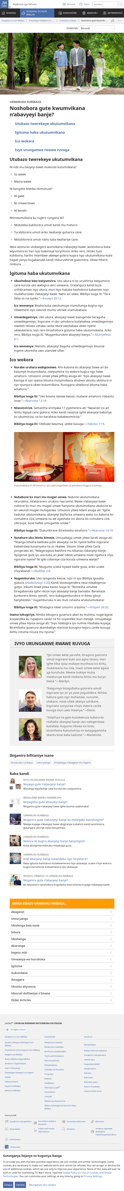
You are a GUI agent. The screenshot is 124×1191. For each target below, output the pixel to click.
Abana (8, 1077)
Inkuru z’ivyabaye (92, 1086)
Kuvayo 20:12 (52, 298)
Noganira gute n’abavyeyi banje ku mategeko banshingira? (63, 820)
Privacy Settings (93, 1176)
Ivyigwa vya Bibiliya (13, 1054)
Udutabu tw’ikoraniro (54, 1069)
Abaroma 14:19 (102, 530)
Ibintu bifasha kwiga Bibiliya (17, 1059)
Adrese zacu (89, 1059)
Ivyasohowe (49, 1036)
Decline (20, 1184)
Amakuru (88, 1036)
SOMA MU (72, 28)
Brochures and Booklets (55, 1051)
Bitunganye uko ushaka (42, 1184)
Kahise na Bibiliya (12, 1090)
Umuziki (48, 1096)
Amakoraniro (90, 1068)
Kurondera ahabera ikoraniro (44, 1123)
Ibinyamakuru (50, 1065)
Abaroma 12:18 (35, 401)
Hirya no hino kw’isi (93, 1091)
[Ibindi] (119, 21)
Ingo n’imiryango (12, 1068)
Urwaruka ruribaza (67, 20)
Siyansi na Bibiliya (13, 1086)
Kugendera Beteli (92, 1064)
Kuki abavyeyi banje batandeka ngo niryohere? (55, 859)
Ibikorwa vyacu (91, 1082)
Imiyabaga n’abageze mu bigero (42, 20)
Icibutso (87, 1073)
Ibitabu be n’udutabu (54, 1047)
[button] (37, 13)
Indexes (48, 1078)
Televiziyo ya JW (52, 1087)
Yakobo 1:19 (96, 424)
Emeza (8, 1184)
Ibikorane (88, 1077)
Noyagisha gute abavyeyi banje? (45, 802)
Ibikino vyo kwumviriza (54, 1101)
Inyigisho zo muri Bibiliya (13, 20)
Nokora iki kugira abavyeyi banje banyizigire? (54, 841)
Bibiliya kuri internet (53, 1042)
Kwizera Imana (11, 1081)
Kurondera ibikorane (73, 1121)
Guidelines (49, 1083)
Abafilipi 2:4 (42, 571)
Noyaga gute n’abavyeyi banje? (44, 784)
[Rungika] (113, 21)
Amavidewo (49, 1092)
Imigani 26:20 (99, 607)
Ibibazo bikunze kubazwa (95, 1050)
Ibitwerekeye (90, 1044)
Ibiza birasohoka (51, 1060)
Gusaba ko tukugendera (95, 1055)
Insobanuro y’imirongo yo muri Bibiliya (22, 1050)
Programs (48, 1074)
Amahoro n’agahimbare (15, 1063)
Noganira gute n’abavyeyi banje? (45, 880)
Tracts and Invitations (54, 1056)
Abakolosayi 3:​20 (37, 583)
